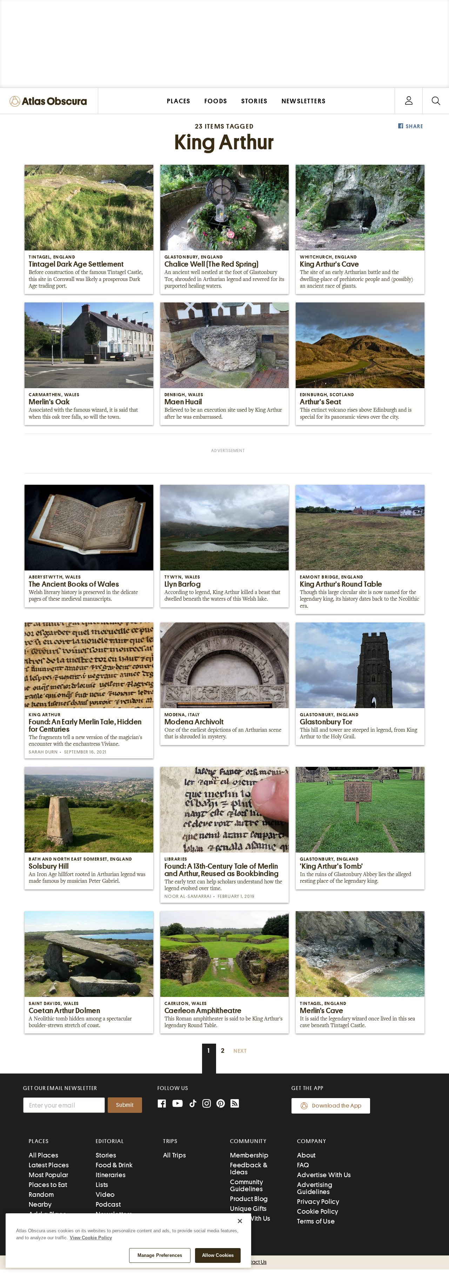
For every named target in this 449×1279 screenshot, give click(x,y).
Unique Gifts (248, 1208)
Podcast (108, 1204)
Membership (249, 1155)
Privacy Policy (318, 1201)
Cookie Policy (318, 1211)
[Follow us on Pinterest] (220, 1104)
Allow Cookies (218, 1255)
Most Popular (48, 1175)
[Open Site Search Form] (436, 101)
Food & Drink (114, 1165)
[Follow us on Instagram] (206, 1104)
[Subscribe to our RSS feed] (234, 1104)
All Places (44, 1155)
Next (240, 1051)
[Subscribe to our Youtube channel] (177, 1104)
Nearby (40, 1204)
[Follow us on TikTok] (193, 1105)
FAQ (303, 1165)
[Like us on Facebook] (162, 1104)
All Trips (174, 1155)
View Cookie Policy (91, 1237)
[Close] (240, 1221)
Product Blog (249, 1198)
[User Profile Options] (408, 101)
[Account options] (409, 101)
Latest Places (49, 1165)
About (306, 1155)
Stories (106, 1155)
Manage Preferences (160, 1255)
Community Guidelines (246, 1185)
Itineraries (111, 1175)
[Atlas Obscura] (49, 102)
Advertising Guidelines (314, 1188)
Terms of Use (316, 1221)
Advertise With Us (324, 1175)
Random (41, 1194)
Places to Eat (48, 1184)
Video (105, 1194)
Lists (102, 1184)
